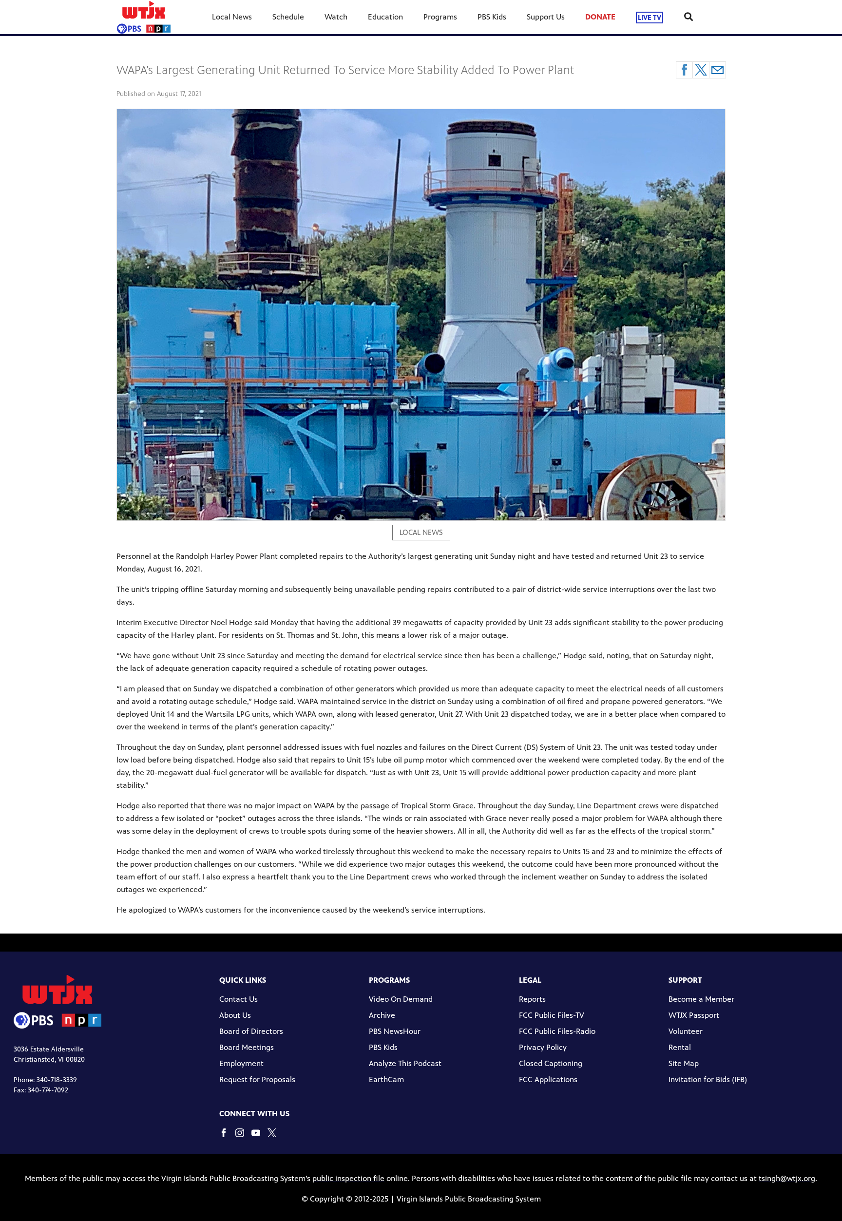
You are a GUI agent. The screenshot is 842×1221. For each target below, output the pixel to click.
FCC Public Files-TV (551, 1015)
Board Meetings (246, 1047)
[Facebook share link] (684, 69)
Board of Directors (251, 1031)
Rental (680, 1047)
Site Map (684, 1063)
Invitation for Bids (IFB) (708, 1079)
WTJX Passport (694, 1015)
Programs (440, 16)
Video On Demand (401, 999)
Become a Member (701, 999)
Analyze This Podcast (405, 1063)
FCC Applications (548, 1079)
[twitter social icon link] (276, 1137)
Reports (532, 999)
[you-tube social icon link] (259, 1137)
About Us (235, 1015)
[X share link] (700, 69)
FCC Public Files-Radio (557, 1031)
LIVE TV (649, 17)
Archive (382, 1015)
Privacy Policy (543, 1047)
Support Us (546, 16)
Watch (336, 16)
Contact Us (238, 999)
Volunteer (686, 1031)
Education (385, 16)
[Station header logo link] (143, 17)
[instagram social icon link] (243, 1137)
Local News (232, 16)
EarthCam (386, 1079)
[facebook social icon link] (227, 1137)
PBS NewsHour (395, 1031)
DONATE (600, 16)
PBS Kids (492, 16)
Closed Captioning (550, 1063)
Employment (241, 1063)
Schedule (288, 16)
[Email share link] (717, 69)
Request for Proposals (257, 1079)
